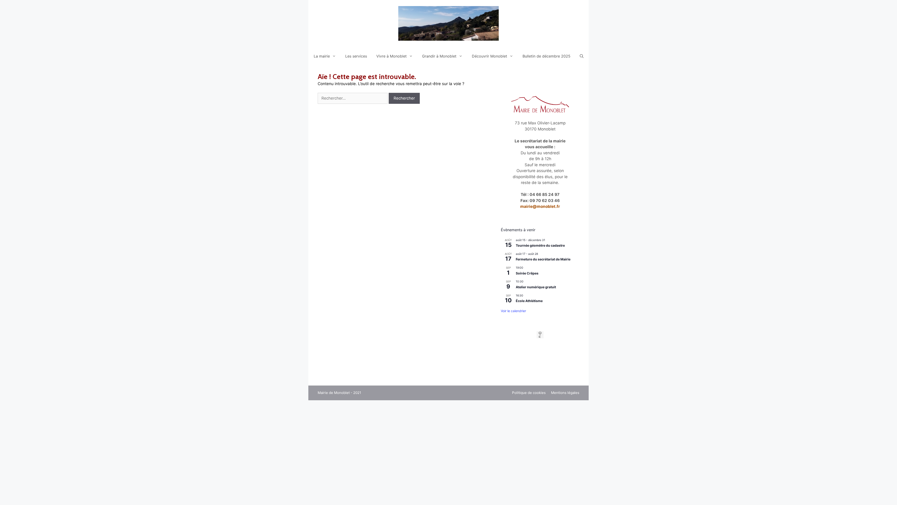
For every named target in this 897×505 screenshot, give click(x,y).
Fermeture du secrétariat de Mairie (543, 259)
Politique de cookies (529, 392)
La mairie (322, 56)
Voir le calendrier (513, 311)
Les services (356, 56)
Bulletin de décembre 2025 (546, 56)
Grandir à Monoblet (439, 56)
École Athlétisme (529, 301)
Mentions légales (565, 392)
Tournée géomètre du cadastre (540, 245)
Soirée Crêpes (527, 273)
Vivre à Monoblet (391, 56)
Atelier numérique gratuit (536, 287)
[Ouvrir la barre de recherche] (581, 56)
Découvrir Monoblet (489, 56)
